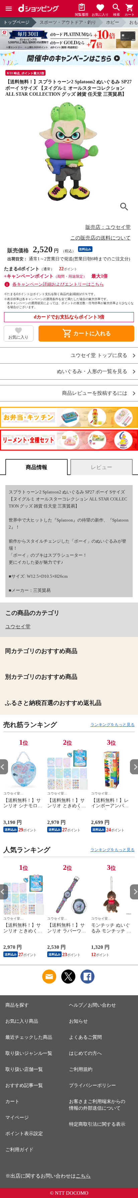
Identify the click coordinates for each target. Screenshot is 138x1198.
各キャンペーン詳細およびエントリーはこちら (58, 284)
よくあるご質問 (85, 1037)
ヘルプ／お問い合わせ (92, 1005)
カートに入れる (86, 334)
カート (12, 1101)
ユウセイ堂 (17, 626)
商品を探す (17, 1005)
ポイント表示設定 (24, 1133)
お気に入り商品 (21, 1021)
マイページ (17, 1117)
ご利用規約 (80, 1069)
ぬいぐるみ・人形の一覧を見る (92, 371)
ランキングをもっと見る (112, 724)
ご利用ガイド (19, 1149)
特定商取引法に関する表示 (97, 1124)
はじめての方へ (85, 1053)
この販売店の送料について (100, 238)
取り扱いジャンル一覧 (28, 1053)
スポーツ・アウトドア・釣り (68, 22)
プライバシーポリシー (92, 1085)
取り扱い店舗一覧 (24, 1069)
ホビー (112, 22)
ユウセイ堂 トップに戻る (99, 355)
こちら (83, 1176)
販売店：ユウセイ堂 (108, 227)
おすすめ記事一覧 (24, 1085)
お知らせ (78, 1021)
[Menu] (8, 8)
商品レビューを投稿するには (94, 393)
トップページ (16, 22)
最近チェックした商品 (28, 1037)
